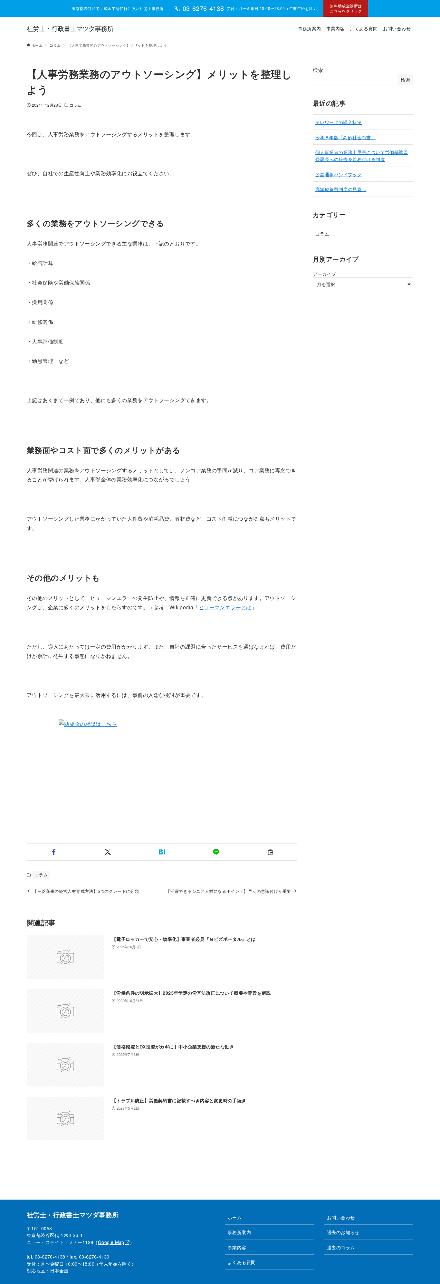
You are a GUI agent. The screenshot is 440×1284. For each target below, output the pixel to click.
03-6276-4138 (50, 1256)
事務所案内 (239, 1232)
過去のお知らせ (343, 1232)
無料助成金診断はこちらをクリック (346, 8)
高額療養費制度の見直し (340, 189)
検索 (318, 69)
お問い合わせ (341, 1217)
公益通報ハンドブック (338, 174)
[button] (54, 852)
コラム (75, 105)
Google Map (111, 1242)
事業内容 (237, 1247)
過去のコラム (341, 1247)
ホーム (235, 1217)
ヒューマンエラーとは (225, 607)
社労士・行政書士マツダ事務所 (70, 28)
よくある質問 (241, 1262)
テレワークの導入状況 (338, 122)
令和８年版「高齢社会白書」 (345, 137)
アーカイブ (324, 273)
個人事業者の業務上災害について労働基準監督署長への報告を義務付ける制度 (361, 155)
